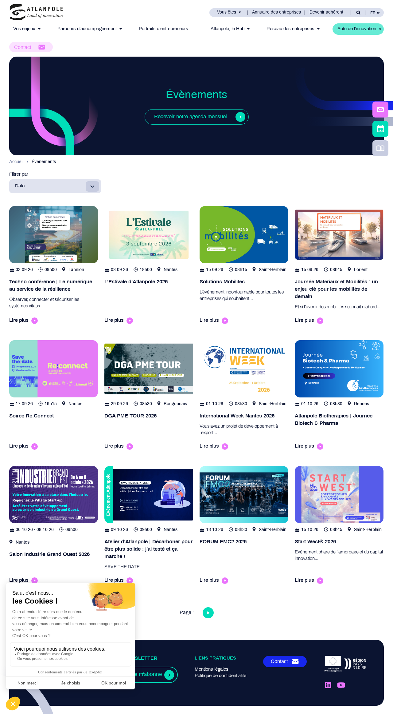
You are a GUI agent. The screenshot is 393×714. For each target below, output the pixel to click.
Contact (22, 47)
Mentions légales (211, 669)
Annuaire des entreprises (276, 12)
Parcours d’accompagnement (87, 29)
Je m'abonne (147, 674)
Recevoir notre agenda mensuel (190, 116)
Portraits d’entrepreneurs (163, 29)
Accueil (16, 162)
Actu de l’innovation (356, 29)
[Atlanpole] (36, 12)
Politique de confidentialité (220, 676)
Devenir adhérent (326, 12)
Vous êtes (226, 12)
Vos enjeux (24, 29)
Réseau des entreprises (290, 29)
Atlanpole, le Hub (227, 29)
